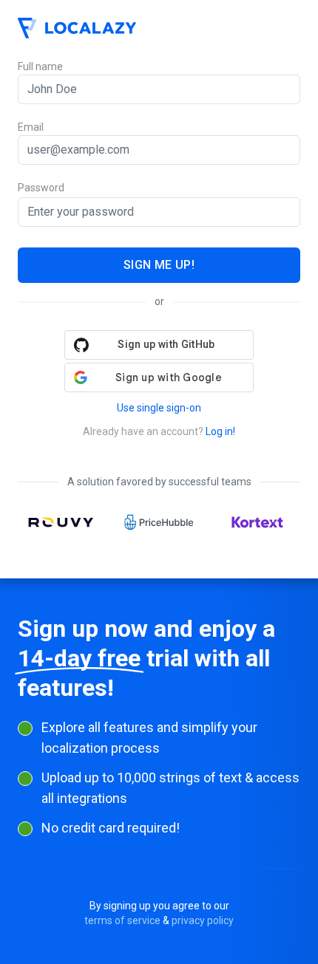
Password (41, 188)
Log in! (220, 431)
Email (31, 127)
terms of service (122, 920)
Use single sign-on (159, 408)
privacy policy (203, 920)
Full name (40, 66)
